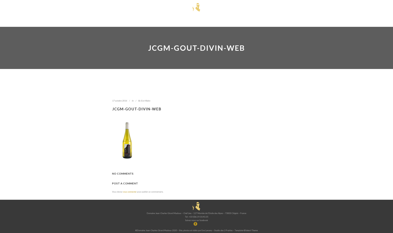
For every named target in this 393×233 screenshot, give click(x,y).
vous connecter (129, 192)
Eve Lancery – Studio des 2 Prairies (217, 230)
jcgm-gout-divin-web (136, 109)
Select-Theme (251, 230)
